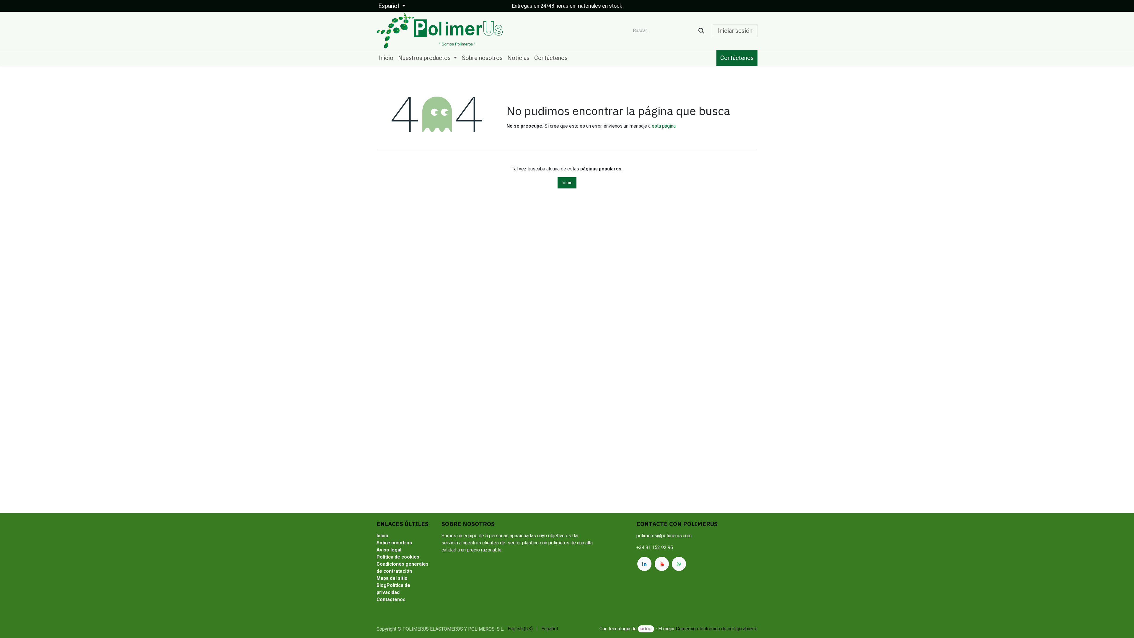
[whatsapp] (679, 564)
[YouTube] (662, 564)
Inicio (567, 182)
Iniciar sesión (735, 30)
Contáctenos (737, 57)
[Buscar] (701, 31)
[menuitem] (386, 58)
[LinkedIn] (644, 564)
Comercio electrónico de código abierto (716, 629)
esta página (664, 126)
